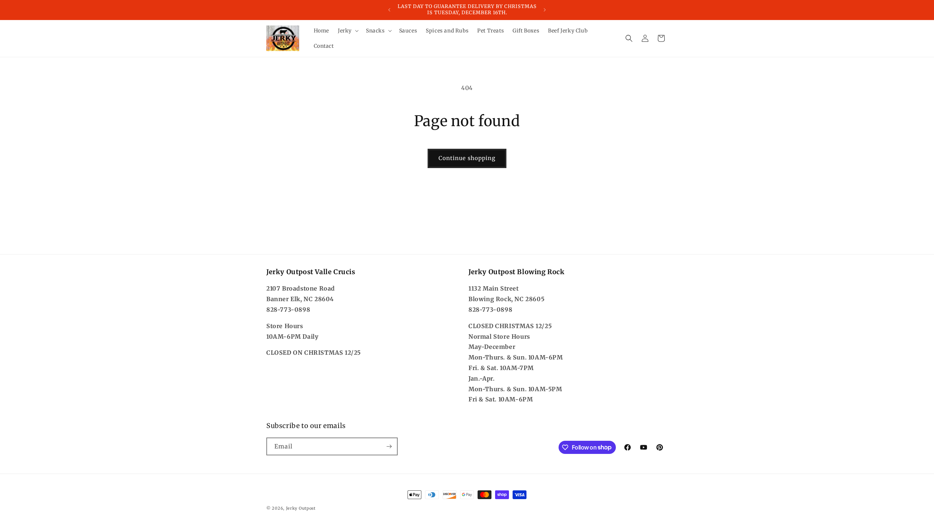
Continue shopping (467, 158)
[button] (347, 30)
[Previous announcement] (389, 10)
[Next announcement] (545, 10)
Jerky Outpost (301, 508)
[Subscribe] (389, 446)
